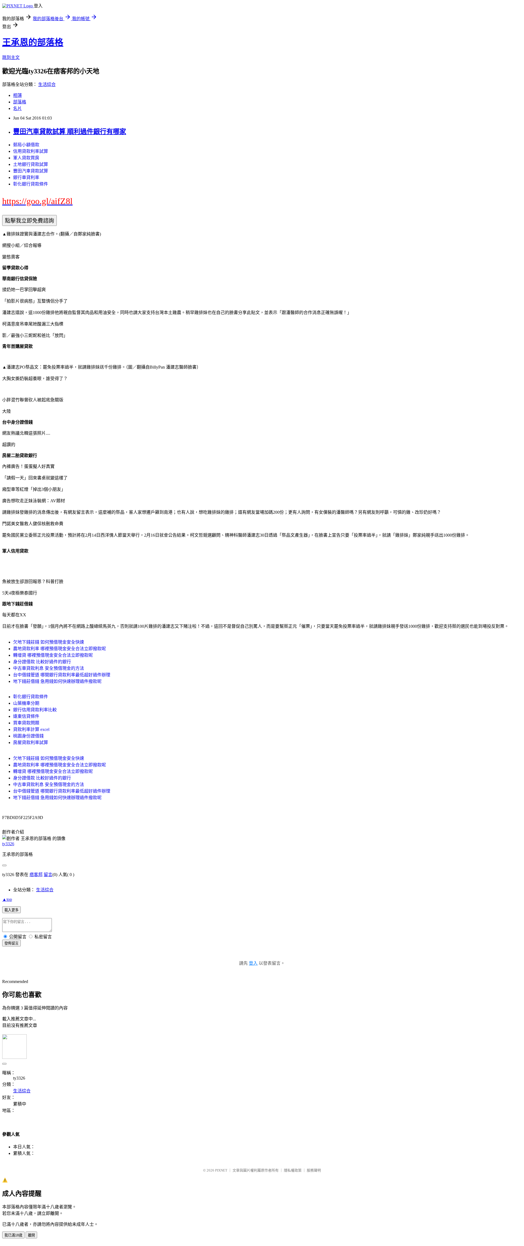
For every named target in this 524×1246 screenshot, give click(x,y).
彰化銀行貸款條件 (30, 184)
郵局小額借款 (26, 144)
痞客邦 (36, 874)
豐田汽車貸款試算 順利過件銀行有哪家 (69, 131)
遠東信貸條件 (26, 716)
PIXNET (221, 1170)
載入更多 (11, 910)
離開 (31, 1235)
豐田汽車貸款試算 (30, 171)
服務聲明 (314, 1170)
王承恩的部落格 (32, 42)
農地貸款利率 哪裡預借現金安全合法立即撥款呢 (59, 648)
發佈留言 (11, 943)
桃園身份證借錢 (28, 736)
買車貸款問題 (26, 723)
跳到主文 (11, 57)
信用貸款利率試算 (30, 151)
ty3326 (8, 843)
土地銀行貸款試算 (30, 164)
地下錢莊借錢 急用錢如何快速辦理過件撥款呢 (57, 681)
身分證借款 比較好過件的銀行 (42, 661)
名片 (17, 108)
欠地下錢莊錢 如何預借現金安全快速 (48, 642)
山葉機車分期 (26, 703)
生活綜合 (47, 84)
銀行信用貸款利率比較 (35, 709)
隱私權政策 (293, 1170)
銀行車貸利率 (26, 177)
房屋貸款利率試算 (30, 742)
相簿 (17, 95)
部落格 (19, 102)
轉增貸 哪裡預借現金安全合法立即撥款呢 (53, 655)
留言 (48, 874)
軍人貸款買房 (26, 158)
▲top (7, 899)
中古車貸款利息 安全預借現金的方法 (48, 668)
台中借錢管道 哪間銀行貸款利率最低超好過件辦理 (61, 675)
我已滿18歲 (13, 1235)
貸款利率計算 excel (31, 729)
